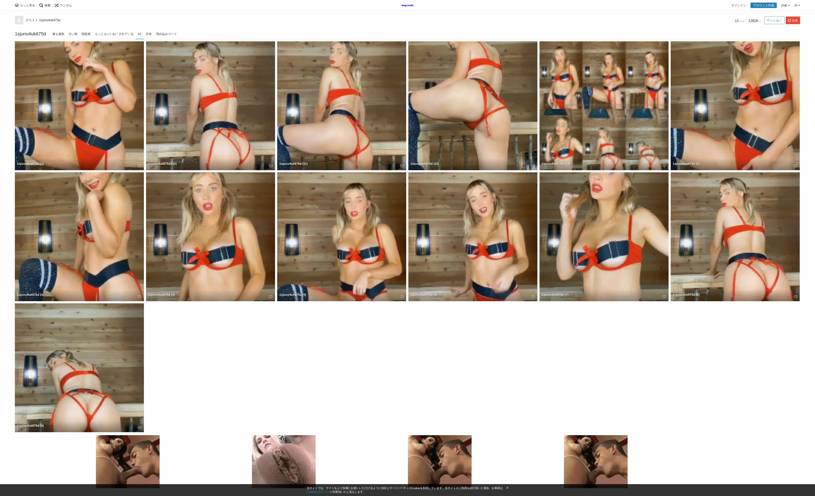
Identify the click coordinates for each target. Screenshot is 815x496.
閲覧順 (86, 34)
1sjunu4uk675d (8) (686, 294)
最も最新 (58, 34)
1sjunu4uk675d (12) (424, 163)
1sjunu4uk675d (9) (30, 425)
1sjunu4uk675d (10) (162, 163)
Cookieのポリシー (318, 491)
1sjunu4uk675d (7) (555, 294)
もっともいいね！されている (114, 34)
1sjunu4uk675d (49, 20)
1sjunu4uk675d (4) (161, 294)
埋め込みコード (166, 34)
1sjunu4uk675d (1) (30, 163)
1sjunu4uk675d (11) (293, 163)
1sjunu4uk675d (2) (686, 163)
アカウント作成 (763, 5)
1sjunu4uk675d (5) (292, 294)
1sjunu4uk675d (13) (556, 163)
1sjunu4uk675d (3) (30, 294)
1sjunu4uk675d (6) (423, 294)
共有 (149, 34)
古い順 (73, 34)
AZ (140, 34)
